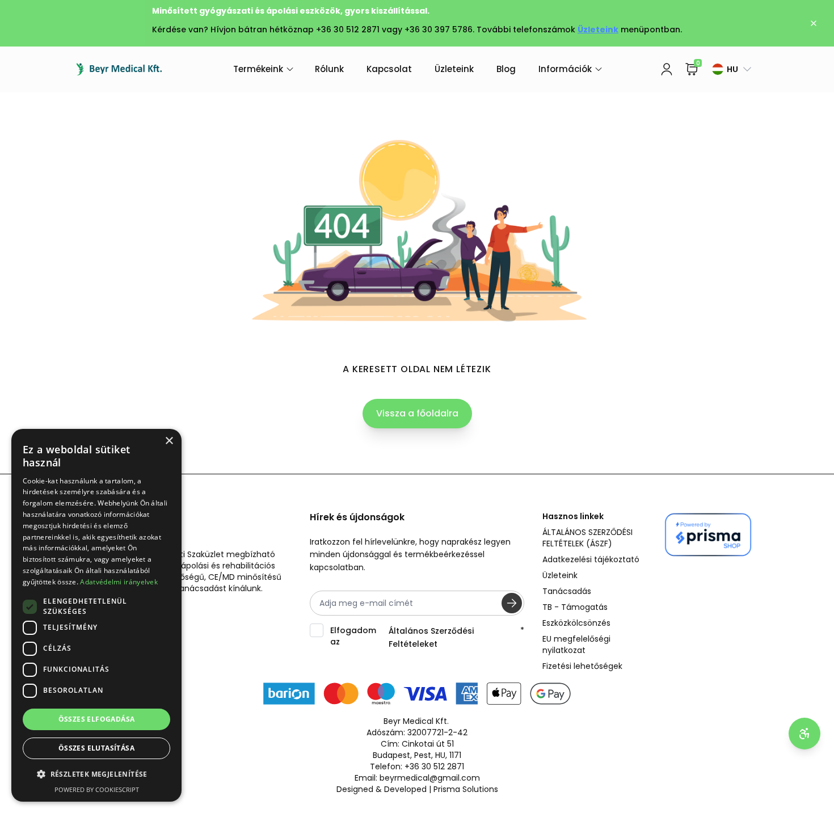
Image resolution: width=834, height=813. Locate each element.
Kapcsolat (389, 69)
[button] (96, 774)
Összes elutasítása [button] (96, 748)
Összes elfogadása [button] (96, 719)
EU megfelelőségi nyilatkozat (576, 644)
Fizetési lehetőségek (582, 666)
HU (732, 69)
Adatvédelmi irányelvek (119, 582)
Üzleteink (598, 29)
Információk (565, 69)
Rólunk (329, 69)
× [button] (169, 441)
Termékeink (258, 69)
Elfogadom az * (427, 637)
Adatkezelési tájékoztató (590, 559)
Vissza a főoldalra (417, 413)
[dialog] (96, 615)
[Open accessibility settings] (804, 733)
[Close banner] (813, 23)
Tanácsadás (566, 591)
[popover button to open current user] (666, 69)
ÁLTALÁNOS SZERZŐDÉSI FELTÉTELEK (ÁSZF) (587, 537)
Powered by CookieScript (96, 789)
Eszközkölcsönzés (576, 623)
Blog (506, 69)
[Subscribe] (512, 603)
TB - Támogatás (575, 607)
